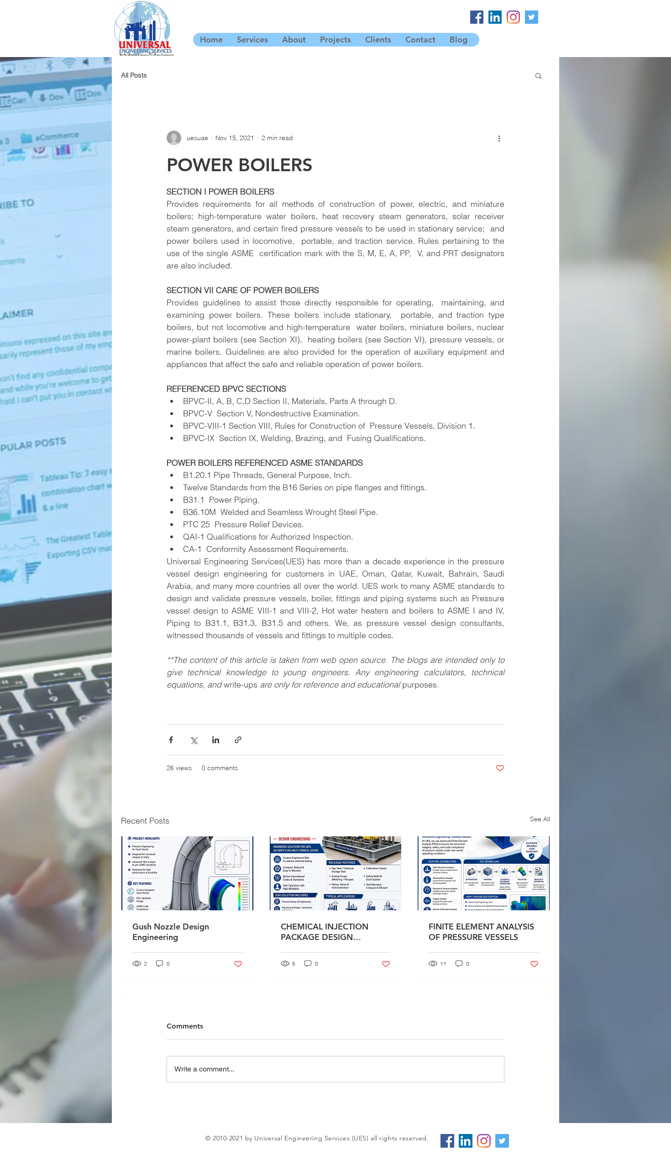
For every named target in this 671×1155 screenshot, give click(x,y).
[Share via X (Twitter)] (193, 739)
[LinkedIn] (495, 17)
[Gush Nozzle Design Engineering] (187, 873)
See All (540, 819)
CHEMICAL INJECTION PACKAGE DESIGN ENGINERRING (324, 931)
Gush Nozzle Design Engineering (170, 931)
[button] (538, 75)
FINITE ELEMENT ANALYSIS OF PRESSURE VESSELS (481, 931)
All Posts (134, 75)
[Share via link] (238, 739)
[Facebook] (476, 17)
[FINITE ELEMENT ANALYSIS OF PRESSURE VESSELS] (484, 873)
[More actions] (498, 137)
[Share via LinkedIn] (215, 739)
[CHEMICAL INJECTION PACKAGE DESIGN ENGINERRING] (336, 873)
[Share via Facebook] (171, 739)
